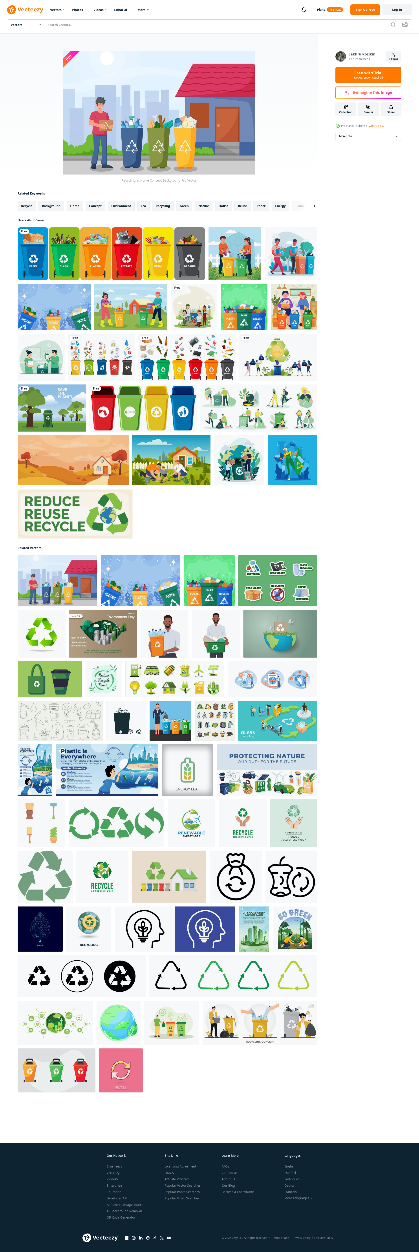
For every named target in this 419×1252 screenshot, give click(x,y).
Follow (393, 59)
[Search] (393, 24)
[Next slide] (311, 206)
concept (95, 206)
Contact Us (230, 1173)
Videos (98, 10)
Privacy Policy (302, 1238)
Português (292, 1179)
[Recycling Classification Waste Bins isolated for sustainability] (56, 1070)
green (184, 206)
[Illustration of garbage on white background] (126, 721)
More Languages (296, 1198)
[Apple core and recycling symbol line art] (291, 877)
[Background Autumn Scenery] (73, 460)
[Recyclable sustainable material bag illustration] (50, 679)
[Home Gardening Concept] (171, 460)
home (74, 206)
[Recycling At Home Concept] (41, 357)
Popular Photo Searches (182, 1192)
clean (299, 206)
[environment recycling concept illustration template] (171, 1023)
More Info (345, 136)
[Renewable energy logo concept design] (191, 823)
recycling (163, 206)
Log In (397, 9)
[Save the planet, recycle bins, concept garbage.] (52, 408)
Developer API (117, 1198)
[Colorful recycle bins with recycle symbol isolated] (111, 253)
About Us (228, 1179)
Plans (321, 9)
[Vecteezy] (25, 9)
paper (261, 206)
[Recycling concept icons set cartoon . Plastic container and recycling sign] (41, 823)
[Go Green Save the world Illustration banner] (254, 929)
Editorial (120, 10)
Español (290, 1173)
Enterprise (114, 1185)
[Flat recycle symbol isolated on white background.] (45, 877)
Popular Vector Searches (183, 1185)
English (289, 1166)
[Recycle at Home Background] (244, 307)
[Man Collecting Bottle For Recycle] (291, 253)
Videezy (112, 1179)
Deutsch (290, 1185)
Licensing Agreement (180, 1166)
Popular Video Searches (182, 1198)
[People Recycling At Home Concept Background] (130, 307)
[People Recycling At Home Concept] (235, 253)
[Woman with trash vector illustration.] (170, 721)
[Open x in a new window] (162, 1238)
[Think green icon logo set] (175, 929)
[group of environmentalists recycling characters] (194, 307)
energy (280, 206)
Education (114, 1192)
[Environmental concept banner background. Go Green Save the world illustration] (35, 770)
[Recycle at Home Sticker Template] (277, 580)
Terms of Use (280, 1238)
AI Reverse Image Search (125, 1204)
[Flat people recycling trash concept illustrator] (260, 1023)
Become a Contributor (238, 1192)
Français (290, 1192)
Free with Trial (368, 75)
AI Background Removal (124, 1211)
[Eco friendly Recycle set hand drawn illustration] (215, 721)
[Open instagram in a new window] (133, 1238)
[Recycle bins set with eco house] (169, 877)
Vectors (56, 10)
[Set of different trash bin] (187, 357)
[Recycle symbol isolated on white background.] (42, 634)
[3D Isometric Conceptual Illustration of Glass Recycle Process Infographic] (277, 721)
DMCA (169, 1173)
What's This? (376, 126)
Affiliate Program (177, 1179)
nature (203, 206)
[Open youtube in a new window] (169, 1238)
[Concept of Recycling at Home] (239, 460)
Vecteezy (113, 1173)
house (223, 206)
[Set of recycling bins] (143, 408)
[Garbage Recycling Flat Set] (258, 408)
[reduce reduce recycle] (75, 514)
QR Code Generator (121, 1217)
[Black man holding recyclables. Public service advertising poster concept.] (164, 634)
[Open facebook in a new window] (126, 1238)
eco (143, 206)
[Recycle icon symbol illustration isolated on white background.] (116, 823)
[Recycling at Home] (294, 307)
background (51, 206)
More (141, 10)
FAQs (225, 1166)
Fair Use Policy (323, 1238)
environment (121, 206)
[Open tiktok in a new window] (155, 1238)
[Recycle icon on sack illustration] (236, 877)
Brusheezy (114, 1166)
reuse (242, 206)
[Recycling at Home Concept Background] (54, 307)
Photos (77, 10)
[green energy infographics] (40, 929)
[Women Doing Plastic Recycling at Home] (292, 460)
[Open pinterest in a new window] (148, 1238)
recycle (26, 206)
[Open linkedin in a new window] (141, 1238)
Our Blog (228, 1185)
